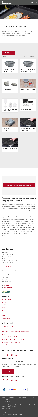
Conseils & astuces (7, 326)
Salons (3, 307)
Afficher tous (32, 56)
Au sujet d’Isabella (7, 300)
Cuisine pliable (26, 109)
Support (4, 334)
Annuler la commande (8, 345)
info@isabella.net (9, 287)
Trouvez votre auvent (8, 329)
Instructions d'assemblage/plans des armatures (15, 331)
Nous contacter (6, 313)
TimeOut (4, 315)
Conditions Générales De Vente (10, 337)
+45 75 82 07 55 (8, 285)
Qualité (4, 305)
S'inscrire (8, 371)
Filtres (7, 52)
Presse (3, 310)
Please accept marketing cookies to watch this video (19, 185)
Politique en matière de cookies (11, 342)
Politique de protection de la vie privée (13, 339)
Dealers (4, 302)
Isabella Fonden (6, 318)
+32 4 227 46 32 (8, 267)
